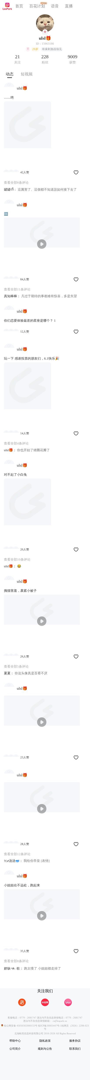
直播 (69, 6)
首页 (19, 6)
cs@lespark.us (60, 1021)
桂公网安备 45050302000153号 (20, 1025)
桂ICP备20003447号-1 (49, 1025)
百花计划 (37, 6)
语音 (55, 6)
